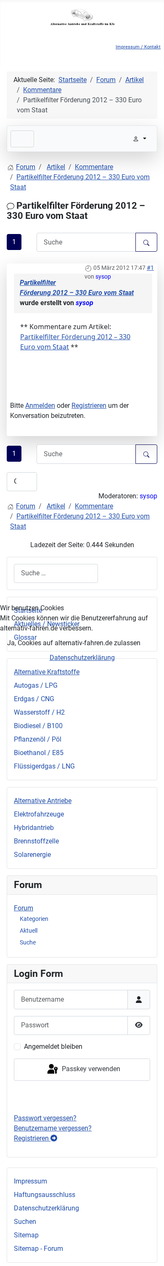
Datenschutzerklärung (82, 658)
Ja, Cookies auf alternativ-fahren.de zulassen (73, 643)
